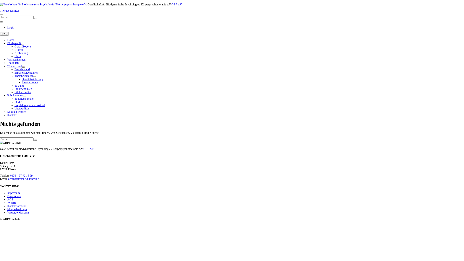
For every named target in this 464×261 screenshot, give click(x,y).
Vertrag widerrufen (18, 212)
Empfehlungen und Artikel (29, 105)
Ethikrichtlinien (23, 88)
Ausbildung (21, 53)
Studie (18, 101)
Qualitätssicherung (32, 79)
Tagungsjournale (24, 98)
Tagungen (13, 62)
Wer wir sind (14, 66)
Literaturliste (21, 108)
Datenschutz (14, 196)
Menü (4, 33)
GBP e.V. (176, 4)
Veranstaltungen (16, 59)
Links (17, 56)
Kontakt (11, 115)
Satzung (19, 85)
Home (10, 40)
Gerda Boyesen (23, 46)
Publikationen (15, 95)
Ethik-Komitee (22, 92)
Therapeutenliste (9, 10)
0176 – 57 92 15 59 (21, 175)
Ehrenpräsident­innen (26, 72)
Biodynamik (14, 43)
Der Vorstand (22, 69)
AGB (10, 199)
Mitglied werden (16, 111)
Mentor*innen (30, 82)
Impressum (13, 192)
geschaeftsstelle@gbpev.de (23, 178)
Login (10, 27)
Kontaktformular (16, 206)
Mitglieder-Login (17, 209)
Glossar (18, 49)
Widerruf (12, 202)
